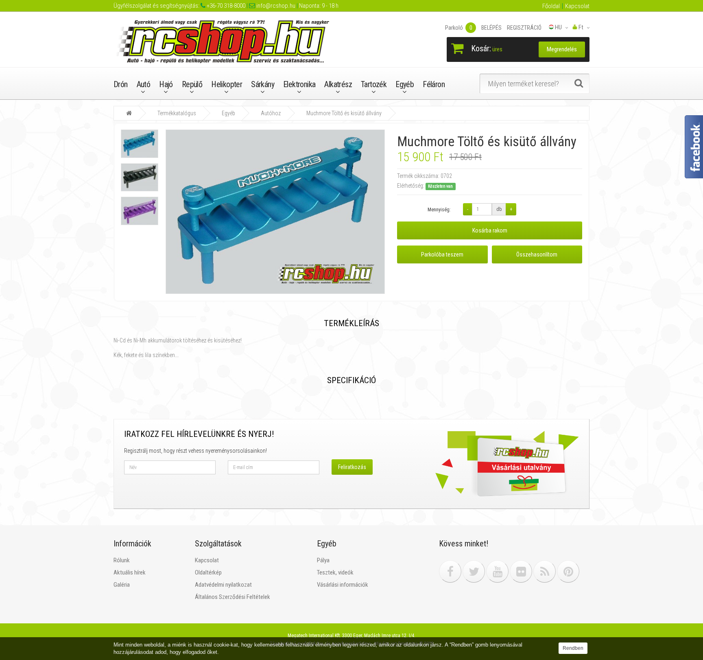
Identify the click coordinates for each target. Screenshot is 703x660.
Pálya (323, 560)
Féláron (434, 84)
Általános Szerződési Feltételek (232, 597)
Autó (144, 84)
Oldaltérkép (208, 572)
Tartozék (373, 84)
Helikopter (226, 84)
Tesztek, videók (335, 572)
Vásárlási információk (342, 584)
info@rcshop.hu (275, 5)
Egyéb (404, 84)
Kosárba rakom (489, 230)
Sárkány (262, 84)
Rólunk (122, 560)
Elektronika (299, 84)
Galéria (122, 584)
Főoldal (551, 6)
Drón (121, 84)
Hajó (166, 84)
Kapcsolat (577, 6)
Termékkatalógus (176, 113)
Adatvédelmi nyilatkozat (223, 584)
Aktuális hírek (130, 572)
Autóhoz (271, 113)
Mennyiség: (439, 210)
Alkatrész (338, 84)
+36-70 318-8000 (225, 5)
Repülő (192, 84)
